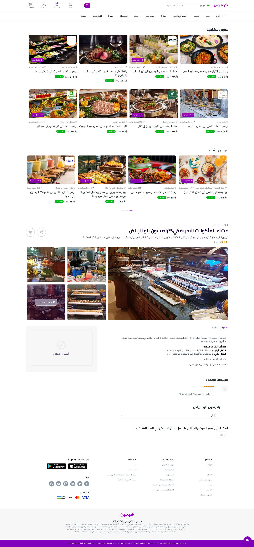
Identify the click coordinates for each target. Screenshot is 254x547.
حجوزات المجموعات (167, 479)
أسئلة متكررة (169, 469)
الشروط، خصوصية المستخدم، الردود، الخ (122, 474)
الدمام (209, 474)
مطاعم (216, 225)
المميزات (224, 328)
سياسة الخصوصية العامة (127, 479)
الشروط (215, 328)
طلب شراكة (170, 474)
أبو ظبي (209, 489)
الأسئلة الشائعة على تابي (165, 489)
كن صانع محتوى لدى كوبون (163, 484)
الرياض (225, 225)
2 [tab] (127, 210)
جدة (210, 469)
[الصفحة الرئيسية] (221, 5)
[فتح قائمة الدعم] (247, 540)
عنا (136, 464)
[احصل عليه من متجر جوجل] (56, 466)
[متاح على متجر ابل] (77, 466)
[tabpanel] (203, 181)
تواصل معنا (132, 469)
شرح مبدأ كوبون (168, 464)
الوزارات (222, 435)
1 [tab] (131, 210)
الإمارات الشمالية (205, 494)
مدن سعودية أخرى (205, 479)
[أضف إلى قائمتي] (30, 232)
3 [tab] (123, 210)
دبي (210, 484)
